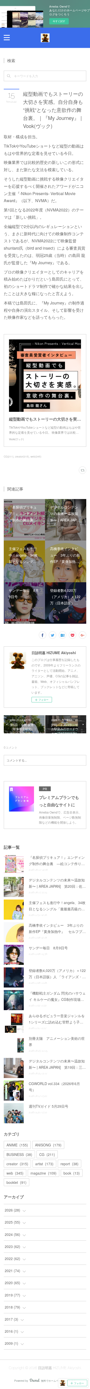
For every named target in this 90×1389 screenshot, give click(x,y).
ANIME (17, 1144)
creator (17, 1163)
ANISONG (48, 1144)
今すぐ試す (59, 21)
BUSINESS (19, 1154)
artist (44, 1163)
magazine (43, 1173)
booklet (16, 1182)
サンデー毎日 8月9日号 (48, 947)
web (15, 1173)
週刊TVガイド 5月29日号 (48, 1106)
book (72, 1173)
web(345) (35, 456)
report (69, 1163)
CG (47, 1154)
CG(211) (9, 456)
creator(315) (22, 456)
